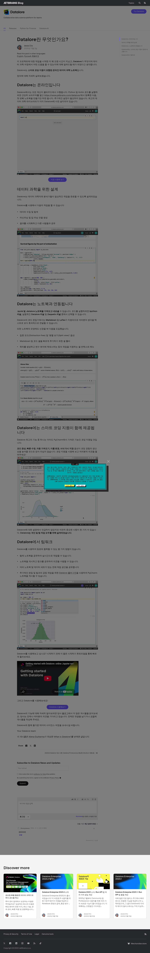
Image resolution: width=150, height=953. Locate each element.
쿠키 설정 (81, 485)
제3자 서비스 (73, 479)
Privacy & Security (11, 934)
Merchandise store (138, 944)
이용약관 (84, 476)
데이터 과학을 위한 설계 (129, 42)
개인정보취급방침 (73, 476)
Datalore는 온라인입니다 (130, 39)
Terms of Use (26, 934)
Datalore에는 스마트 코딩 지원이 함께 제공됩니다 (135, 50)
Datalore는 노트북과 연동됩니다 (132, 46)
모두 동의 (69, 485)
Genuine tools (47, 934)
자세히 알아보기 (78, 472)
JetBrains (23, 948)
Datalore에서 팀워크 (128, 55)
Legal (37, 934)
